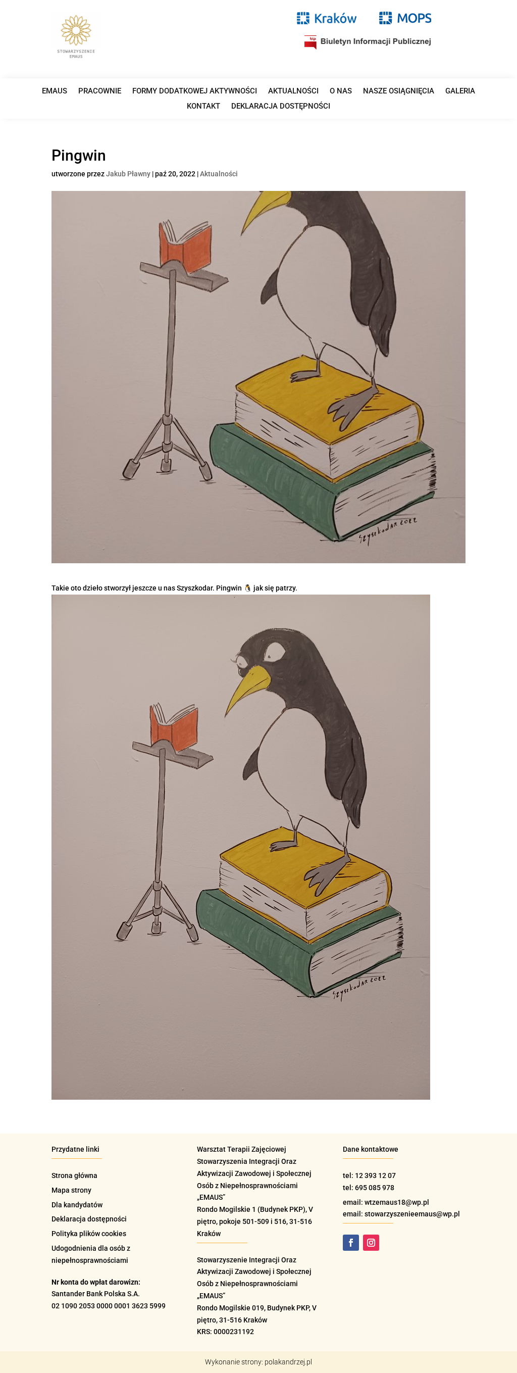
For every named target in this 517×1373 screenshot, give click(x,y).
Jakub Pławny (128, 174)
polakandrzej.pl (288, 1362)
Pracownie (99, 91)
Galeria (460, 91)
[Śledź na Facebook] (351, 1243)
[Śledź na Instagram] (371, 1243)
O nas (341, 91)
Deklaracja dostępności (280, 107)
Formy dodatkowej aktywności (194, 91)
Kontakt (203, 107)
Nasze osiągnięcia (398, 91)
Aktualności (293, 91)
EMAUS (54, 91)
